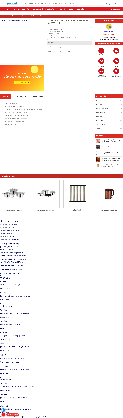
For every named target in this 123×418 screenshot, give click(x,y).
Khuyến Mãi (60, 9)
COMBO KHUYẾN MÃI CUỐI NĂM (43, 9)
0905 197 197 (11, 250)
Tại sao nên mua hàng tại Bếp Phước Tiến (108, 43)
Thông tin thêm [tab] (21, 97)
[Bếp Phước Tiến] (10, 3)
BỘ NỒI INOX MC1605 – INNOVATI (14, 210)
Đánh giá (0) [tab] (38, 97)
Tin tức (70, 9)
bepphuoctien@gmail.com (14, 253)
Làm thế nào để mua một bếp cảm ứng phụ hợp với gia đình (110, 153)
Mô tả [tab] (5, 97)
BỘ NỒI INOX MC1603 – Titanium (45, 210)
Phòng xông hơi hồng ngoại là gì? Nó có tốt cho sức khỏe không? (111, 159)
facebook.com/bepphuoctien (16, 256)
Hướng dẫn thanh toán (7, 227)
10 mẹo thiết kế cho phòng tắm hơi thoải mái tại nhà (110, 165)
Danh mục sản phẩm (21, 9)
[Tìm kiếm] (101, 3)
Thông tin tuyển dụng (7, 236)
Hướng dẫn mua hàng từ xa (8, 224)
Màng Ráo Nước (77, 210)
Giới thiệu (80, 9)
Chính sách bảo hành (6, 233)
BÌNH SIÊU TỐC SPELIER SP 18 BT (109, 210)
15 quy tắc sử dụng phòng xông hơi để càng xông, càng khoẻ (111, 140)
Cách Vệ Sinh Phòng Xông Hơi (110, 147)
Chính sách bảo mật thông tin (9, 230)
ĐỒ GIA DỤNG (15, 16)
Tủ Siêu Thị (24, 16)
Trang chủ (7, 9)
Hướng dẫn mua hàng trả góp (9, 239)
